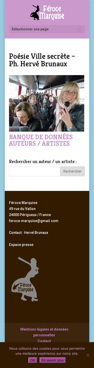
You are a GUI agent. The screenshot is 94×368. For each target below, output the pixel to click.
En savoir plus (53, 360)
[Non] (87, 355)
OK (32, 360)
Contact (44, 341)
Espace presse (21, 245)
